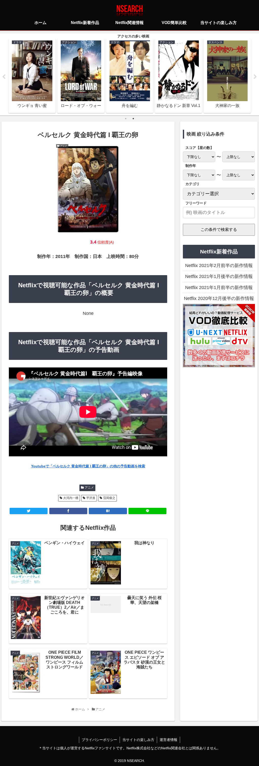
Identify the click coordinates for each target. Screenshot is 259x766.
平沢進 (90, 498)
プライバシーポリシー (99, 740)
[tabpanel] (32, 76)
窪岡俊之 (109, 498)
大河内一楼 (70, 498)
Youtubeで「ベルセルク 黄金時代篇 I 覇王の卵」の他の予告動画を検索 (88, 466)
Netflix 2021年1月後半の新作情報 (219, 276)
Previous (3, 76)
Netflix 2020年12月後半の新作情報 (219, 298)
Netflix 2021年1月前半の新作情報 (219, 287)
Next (255, 76)
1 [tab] (125, 118)
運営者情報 (168, 740)
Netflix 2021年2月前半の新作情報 (219, 265)
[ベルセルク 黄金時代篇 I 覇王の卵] (108, 511)
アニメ (89, 487)
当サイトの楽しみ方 (138, 740)
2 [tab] (133, 118)
